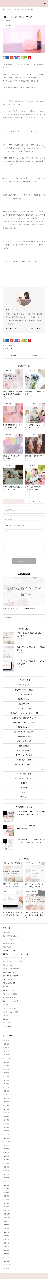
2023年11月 (6, 1142)
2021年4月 (6, 1243)
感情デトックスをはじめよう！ (24, 722)
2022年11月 (6, 1178)
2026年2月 (6, 1044)
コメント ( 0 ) (13, 501)
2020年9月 (6, 1268)
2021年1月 (6, 1254)
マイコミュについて (24, 708)
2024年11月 (6, 1098)
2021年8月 (6, 1228)
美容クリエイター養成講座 (24, 732)
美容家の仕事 (24, 704)
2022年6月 (6, 1192)
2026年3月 (6, 1040)
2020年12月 (6, 1257)
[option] (24, 593)
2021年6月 (6, 1236)
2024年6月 (6, 1116)
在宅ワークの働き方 (24, 750)
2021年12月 (6, 1214)
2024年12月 (6, 1094)
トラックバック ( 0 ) (35, 501)
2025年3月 (6, 1084)
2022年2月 (6, 1207)
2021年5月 (6, 1239)
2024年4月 (6, 1123)
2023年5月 (6, 1160)
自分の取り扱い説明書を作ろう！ (24, 718)
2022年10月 (6, 1181)
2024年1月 (6, 1134)
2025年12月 (6, 1051)
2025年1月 (6, 1091)
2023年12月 (6, 1138)
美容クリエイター (24, 727)
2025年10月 (6, 1058)
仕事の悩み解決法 (24, 736)
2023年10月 (6, 1145)
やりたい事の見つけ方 (10, 979)
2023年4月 (6, 1163)
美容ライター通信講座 (24, 755)
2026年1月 (6, 1047)
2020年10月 (6, 1265)
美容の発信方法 (24, 685)
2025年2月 (6, 1087)
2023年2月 (6, 1170)
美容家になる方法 (24, 699)
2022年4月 (6, 1199)
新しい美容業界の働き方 (24, 690)
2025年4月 (6, 1080)
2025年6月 (6, 1073)
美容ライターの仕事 (24, 760)
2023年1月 (6, 1174)
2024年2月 (6, 1131)
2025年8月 (6, 1066)
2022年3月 (6, 1203)
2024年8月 (6, 1109)
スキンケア (8, 345)
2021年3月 (6, 1246)
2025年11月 (6, 1055)
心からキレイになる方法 (10, 976)
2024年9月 (6, 1105)
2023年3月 (6, 1167)
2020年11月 (6, 1261)
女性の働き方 (24, 746)
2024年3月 (6, 1127)
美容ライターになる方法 (24, 764)
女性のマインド (24, 769)
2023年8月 (6, 1149)
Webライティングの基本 (24, 778)
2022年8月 (6, 1189)
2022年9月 (6, 1185)
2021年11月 (6, 1218)
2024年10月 (6, 1102)
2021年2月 (6, 1250)
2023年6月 (6, 1156)
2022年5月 (6, 1196)
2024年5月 (6, 1120)
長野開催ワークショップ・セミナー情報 (24, 713)
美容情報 (24, 788)
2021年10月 (6, 1221)
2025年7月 (6, 1069)
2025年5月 (6, 1076)
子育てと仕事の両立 (24, 741)
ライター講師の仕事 (24, 774)
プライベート (24, 797)
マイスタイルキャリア (24, 694)
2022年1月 (6, 1210)
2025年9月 (6, 1062)
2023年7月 (6, 1152)
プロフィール (35, 328)
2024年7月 (6, 1113)
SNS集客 (24, 783)
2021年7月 (6, 1232)
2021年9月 (6, 1225)
